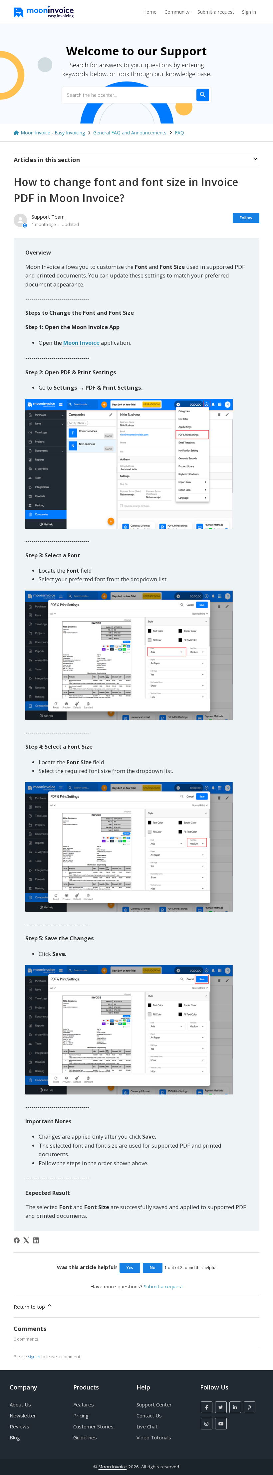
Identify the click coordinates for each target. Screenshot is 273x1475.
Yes (130, 1267)
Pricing (81, 1415)
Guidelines (85, 1437)
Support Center (154, 1404)
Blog (15, 1437)
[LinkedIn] (36, 1240)
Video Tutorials (153, 1437)
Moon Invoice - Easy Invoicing (53, 132)
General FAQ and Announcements (129, 132)
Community (176, 12)
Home (149, 12)
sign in (34, 1357)
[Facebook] (17, 1240)
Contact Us (149, 1415)
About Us (20, 1404)
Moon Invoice (113, 1467)
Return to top (30, 1306)
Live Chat (146, 1426)
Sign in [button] (249, 12)
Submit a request (215, 12)
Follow (246, 218)
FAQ (179, 132)
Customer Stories (93, 1426)
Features (83, 1404)
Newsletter (23, 1415)
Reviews (19, 1426)
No (152, 1267)
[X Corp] (26, 1240)
